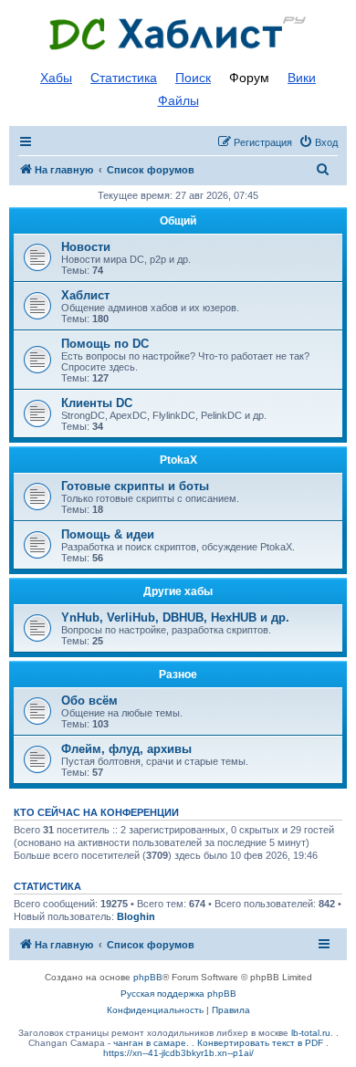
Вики (302, 77)
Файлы (178, 100)
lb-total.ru (310, 1033)
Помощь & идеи (107, 534)
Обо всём (89, 700)
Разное (178, 674)
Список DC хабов (178, 34)
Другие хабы (178, 591)
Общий (178, 220)
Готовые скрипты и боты (135, 486)
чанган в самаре (149, 1043)
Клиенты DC (96, 403)
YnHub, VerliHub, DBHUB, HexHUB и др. (175, 617)
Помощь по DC (105, 343)
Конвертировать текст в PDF (260, 1043)
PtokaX (178, 460)
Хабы (56, 77)
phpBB (147, 977)
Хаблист (85, 295)
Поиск (193, 77)
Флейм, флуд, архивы (126, 749)
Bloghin (136, 916)
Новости (85, 247)
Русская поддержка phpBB (178, 994)
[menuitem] (318, 142)
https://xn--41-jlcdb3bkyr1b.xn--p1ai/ (178, 1053)
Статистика (123, 77)
